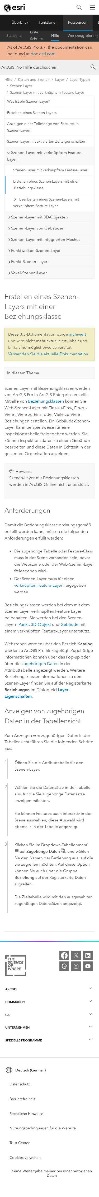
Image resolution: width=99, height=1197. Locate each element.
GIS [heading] (7, 1015)
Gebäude (69, 624)
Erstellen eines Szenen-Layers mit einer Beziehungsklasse (46, 184)
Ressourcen (77, 22)
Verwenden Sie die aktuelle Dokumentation (48, 354)
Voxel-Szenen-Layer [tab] (29, 273)
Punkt (23, 624)
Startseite (14, 35)
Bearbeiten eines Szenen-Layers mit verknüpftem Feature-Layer (46, 202)
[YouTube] (88, 966)
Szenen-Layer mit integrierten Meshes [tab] (46, 239)
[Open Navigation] (92, 7)
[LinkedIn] (88, 955)
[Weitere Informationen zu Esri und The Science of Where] (15, 967)
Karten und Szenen (34, 79)
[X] (76, 955)
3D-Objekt (41, 624)
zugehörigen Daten (40, 663)
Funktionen (48, 22)
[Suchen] (79, 7)
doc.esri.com (43, 53)
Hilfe (55, 35)
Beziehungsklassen (46, 401)
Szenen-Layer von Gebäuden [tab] (37, 228)
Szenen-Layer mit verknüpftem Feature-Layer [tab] (45, 156)
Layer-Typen (80, 79)
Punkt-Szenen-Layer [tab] (29, 261)
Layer (59, 79)
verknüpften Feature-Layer (38, 585)
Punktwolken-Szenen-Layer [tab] (35, 250)
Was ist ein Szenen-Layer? (28, 101)
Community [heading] (15, 1002)
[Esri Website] (15, 7)
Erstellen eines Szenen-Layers (31, 113)
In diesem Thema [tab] (23, 373)
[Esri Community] (64, 966)
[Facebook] (64, 955)
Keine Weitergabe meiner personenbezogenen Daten (52, 1173)
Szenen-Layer (21, 86)
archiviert (77, 334)
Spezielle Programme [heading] (23, 1040)
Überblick (20, 22)
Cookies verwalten (25, 1157)
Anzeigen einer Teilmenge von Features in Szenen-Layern (43, 127)
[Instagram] (76, 966)
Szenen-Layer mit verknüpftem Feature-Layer (47, 92)
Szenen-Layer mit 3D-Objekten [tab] (39, 217)
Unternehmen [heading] (17, 1027)
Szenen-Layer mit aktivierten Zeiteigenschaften (46, 141)
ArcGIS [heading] (11, 989)
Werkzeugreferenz (83, 35)
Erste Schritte (36, 36)
